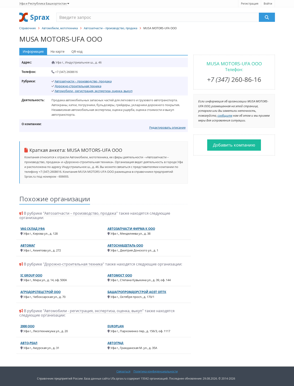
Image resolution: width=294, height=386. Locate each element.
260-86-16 (234, 79)
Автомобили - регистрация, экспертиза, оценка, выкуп (94, 91)
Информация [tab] (33, 51)
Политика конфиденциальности (155, 371)
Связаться (123, 371)
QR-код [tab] (76, 51)
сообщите (225, 115)
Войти (268, 4)
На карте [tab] (58, 51)
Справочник (27, 28)
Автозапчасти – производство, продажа (110, 28)
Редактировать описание (167, 127)
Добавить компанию (234, 145)
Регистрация (249, 4)
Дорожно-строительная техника (78, 86)
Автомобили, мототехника (60, 28)
